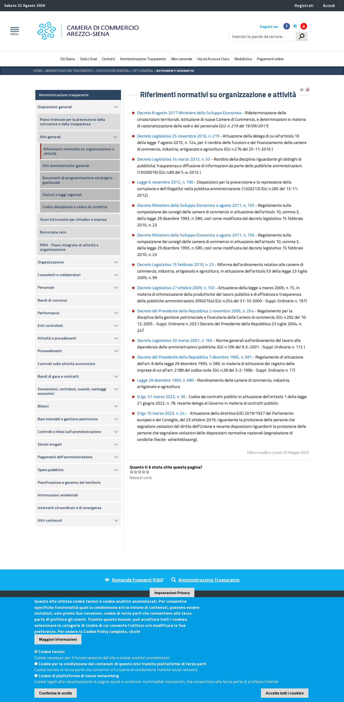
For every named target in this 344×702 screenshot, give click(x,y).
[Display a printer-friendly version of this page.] (302, 89)
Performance (48, 313)
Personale (46, 287)
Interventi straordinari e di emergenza (69, 507)
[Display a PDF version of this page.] (307, 89)
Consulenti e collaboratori (59, 274)
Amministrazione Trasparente (143, 59)
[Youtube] (303, 26)
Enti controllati (50, 325)
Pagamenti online (270, 59)
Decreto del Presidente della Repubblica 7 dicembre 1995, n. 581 (194, 357)
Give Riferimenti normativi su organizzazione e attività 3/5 (140, 471)
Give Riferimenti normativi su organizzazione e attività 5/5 (148, 471)
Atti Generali (143, 70)
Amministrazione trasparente (63, 95)
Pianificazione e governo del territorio (69, 482)
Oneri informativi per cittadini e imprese (73, 219)
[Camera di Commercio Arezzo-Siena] (103, 31)
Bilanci (43, 406)
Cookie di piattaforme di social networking (78, 675)
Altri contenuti (50, 520)
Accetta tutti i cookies (285, 693)
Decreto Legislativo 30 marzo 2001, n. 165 (174, 340)
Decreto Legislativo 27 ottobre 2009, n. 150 (176, 287)
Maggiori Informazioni (58, 639)
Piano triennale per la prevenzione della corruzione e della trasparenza (72, 122)
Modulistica (243, 59)
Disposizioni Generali (113, 70)
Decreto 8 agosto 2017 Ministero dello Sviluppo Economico (189, 113)
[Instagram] (295, 26)
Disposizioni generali (55, 107)
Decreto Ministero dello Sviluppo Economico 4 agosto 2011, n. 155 (195, 205)
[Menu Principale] (13, 31)
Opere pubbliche (50, 470)
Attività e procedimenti (57, 338)
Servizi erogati (50, 444)
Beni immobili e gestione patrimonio (68, 419)
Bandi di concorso (52, 300)
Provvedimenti (50, 351)
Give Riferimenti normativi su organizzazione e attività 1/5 (132, 471)
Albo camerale (181, 59)
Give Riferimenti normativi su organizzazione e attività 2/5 (136, 471)
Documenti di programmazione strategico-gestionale (78, 180)
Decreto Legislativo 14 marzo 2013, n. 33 (173, 159)
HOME (37, 70)
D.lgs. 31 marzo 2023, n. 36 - (163, 396)
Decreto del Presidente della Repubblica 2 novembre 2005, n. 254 (195, 311)
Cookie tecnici (51, 651)
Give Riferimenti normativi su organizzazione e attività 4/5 (144, 471)
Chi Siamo (67, 59)
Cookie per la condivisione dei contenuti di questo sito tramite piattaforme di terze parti (122, 663)
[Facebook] (286, 26)
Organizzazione (51, 262)
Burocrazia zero (53, 232)
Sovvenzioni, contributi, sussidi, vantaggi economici (72, 391)
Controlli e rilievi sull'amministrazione (69, 431)
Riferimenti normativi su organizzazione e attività (79, 151)
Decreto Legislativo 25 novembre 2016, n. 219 (178, 136)
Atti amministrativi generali (65, 165)
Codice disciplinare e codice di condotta (74, 207)
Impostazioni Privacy (172, 592)
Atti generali (50, 137)
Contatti (108, 59)
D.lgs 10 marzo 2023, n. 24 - (162, 413)
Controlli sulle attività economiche (66, 363)
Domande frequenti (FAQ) (137, 579)
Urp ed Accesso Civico (213, 59)
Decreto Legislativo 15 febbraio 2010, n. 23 (175, 264)
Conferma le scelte (55, 693)
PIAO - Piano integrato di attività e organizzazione (69, 247)
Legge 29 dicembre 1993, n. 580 (165, 380)
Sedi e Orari (88, 59)
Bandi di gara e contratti (58, 376)
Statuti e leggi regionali (62, 194)
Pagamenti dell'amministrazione (65, 457)
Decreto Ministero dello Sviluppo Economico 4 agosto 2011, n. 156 (195, 235)
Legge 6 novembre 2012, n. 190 (165, 182)
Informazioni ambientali (58, 495)
